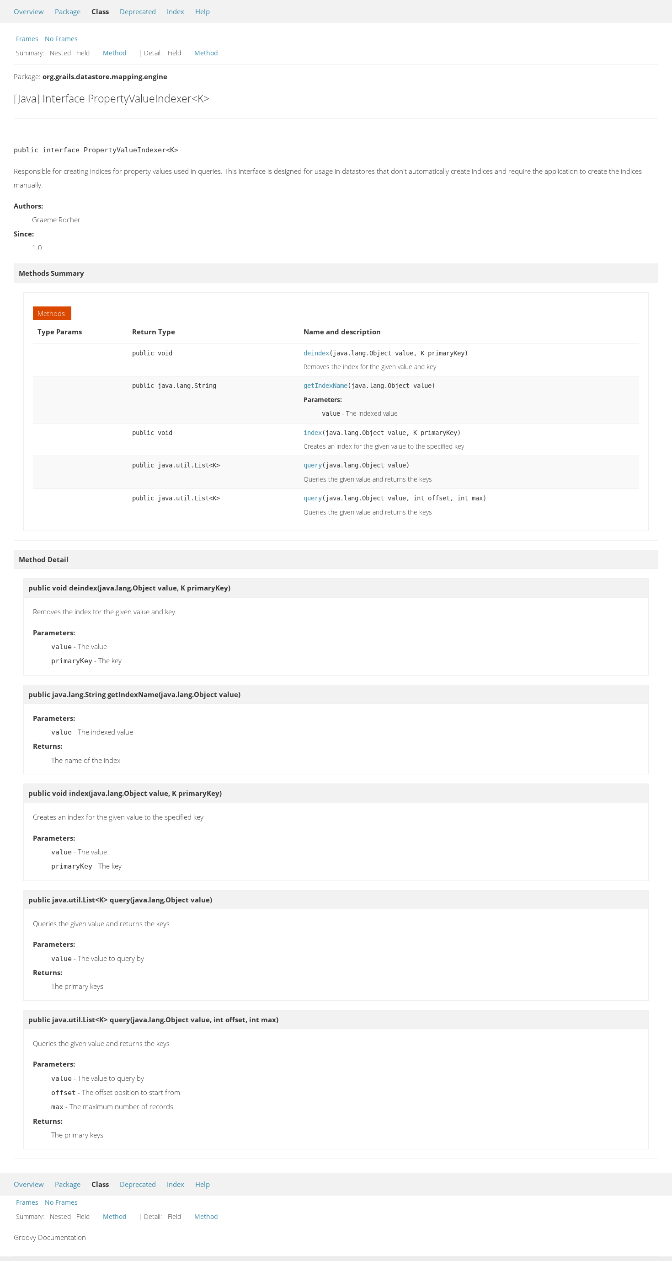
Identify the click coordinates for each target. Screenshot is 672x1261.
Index (175, 11)
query (313, 465)
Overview (29, 11)
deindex (316, 353)
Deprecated (138, 11)
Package (67, 11)
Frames (27, 38)
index (313, 432)
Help (202, 11)
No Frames (61, 38)
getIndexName (325, 385)
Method (115, 52)
